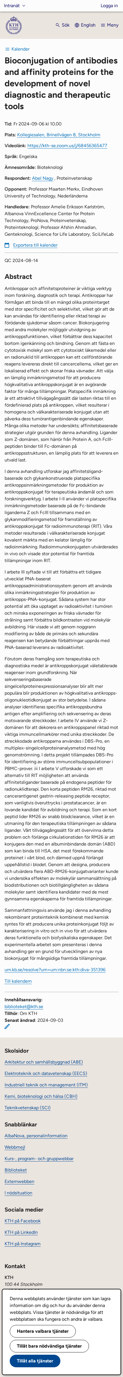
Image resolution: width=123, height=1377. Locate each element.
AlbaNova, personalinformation (36, 1135)
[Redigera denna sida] (7, 1026)
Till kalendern (18, 981)
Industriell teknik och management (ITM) (46, 1085)
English (88, 25)
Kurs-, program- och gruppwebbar (39, 1158)
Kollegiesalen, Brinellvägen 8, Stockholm (58, 134)
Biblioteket (16, 1170)
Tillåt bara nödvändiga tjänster (49, 1346)
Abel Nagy (42, 178)
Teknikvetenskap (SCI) (28, 1107)
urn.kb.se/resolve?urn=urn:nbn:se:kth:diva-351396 (55, 969)
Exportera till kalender (35, 245)
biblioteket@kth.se (24, 1006)
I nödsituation (18, 1193)
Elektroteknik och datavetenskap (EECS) (46, 1073)
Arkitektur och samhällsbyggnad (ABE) (44, 1062)
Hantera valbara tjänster (43, 1331)
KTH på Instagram (23, 1243)
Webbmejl (15, 1147)
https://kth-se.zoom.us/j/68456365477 (67, 145)
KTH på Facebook (23, 1221)
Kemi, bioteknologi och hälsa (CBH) (41, 1096)
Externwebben (19, 1181)
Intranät (12, 5)
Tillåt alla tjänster (35, 1361)
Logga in (109, 5)
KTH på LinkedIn (21, 1232)
